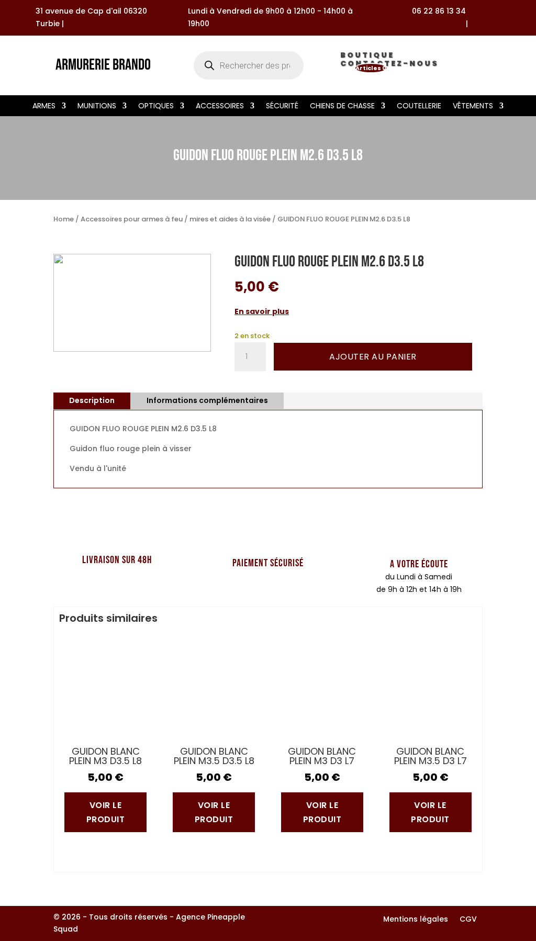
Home (63, 219)
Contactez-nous (389, 65)
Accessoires (220, 106)
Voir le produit (105, 812)
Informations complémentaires (207, 400)
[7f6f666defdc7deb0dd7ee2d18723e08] (132, 349)
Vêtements (473, 106)
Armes (43, 106)
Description (92, 400)
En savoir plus (261, 311)
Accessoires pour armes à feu (132, 219)
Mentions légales (415, 919)
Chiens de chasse (342, 106)
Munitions (96, 106)
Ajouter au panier (373, 357)
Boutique (367, 57)
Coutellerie (419, 106)
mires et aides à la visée (230, 219)
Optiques (156, 106)
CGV (468, 919)
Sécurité (282, 106)
